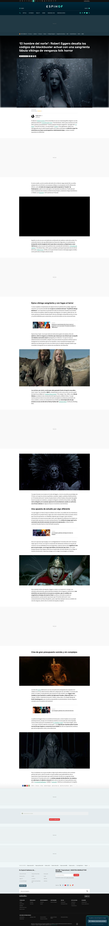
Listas (45, 876)
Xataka (21, 902)
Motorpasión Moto (64, 903)
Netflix (83, 33)
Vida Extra (31, 903)
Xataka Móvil (22, 903)
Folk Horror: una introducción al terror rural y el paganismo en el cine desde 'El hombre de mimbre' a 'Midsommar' (64, 326)
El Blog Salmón (84, 902)
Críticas (41, 785)
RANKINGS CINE (51, 13)
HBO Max (45, 878)
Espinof (54, 6)
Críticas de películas (65, 785)
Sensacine (42, 902)
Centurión (54, 782)
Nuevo (86, 8)
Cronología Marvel (80, 865)
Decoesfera (73, 903)
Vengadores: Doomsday (61, 33)
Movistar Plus (22, 876)
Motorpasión (63, 902)
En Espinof (53, 322)
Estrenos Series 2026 (55, 865)
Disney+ (45, 33)
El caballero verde (58, 722)
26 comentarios (24, 56)
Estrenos (37, 785)
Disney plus (46, 873)
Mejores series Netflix (63, 865)
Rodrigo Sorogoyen (51, 33)
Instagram (80, 13)
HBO (67, 33)
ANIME (43, 13)
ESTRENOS (31, 13)
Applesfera (21, 905)
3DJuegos (31, 902)
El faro (56, 126)
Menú (22, 8)
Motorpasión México (64, 917)
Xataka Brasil (22, 918)
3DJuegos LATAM (33, 917)
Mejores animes (72, 865)
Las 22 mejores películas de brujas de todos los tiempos (62, 533)
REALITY (38, 13)
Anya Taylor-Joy (56, 785)
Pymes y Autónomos (85, 903)
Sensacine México (43, 917)
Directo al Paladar (54, 902)
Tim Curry (30, 33)
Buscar (87, 891)
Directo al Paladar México (54, 918)
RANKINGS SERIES (61, 13)
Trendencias (73, 902)
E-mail (35, 56)
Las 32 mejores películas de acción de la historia (62, 710)
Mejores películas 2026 (39, 865)
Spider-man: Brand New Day (36, 881)
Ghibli (79, 33)
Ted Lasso (40, 33)
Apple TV (21, 878)
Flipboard (84, 13)
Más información (54, 924)
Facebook (82, 13)
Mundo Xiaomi (22, 909)
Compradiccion (74, 905)
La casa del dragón (23, 881)
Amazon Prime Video (35, 873)
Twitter (89, 13)
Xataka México (22, 917)
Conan (39, 689)
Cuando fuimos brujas (50, 394)
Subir (86, 896)
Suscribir (76, 875)
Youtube (87, 13)
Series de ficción (23, 873)
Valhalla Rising (63, 401)
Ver (55, 819)
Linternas (35, 33)
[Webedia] (23, 896)
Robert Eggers (41, 121)
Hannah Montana (73, 33)
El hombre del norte (46, 122)
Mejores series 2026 (30, 865)
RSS (70, 885)
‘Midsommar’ (40, 250)
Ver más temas (23, 885)
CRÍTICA (24, 13)
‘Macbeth (41, 192)
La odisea (33, 878)
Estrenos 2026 (47, 865)
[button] (39, 115)
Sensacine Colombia (43, 918)
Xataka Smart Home (23, 907)
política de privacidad (70, 877)
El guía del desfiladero (40, 782)
